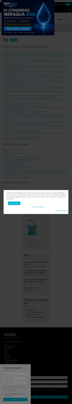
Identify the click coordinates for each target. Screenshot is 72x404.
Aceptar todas (14, 203)
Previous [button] (5, 19)
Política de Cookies (38, 207)
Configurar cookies (61, 210)
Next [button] (67, 19)
